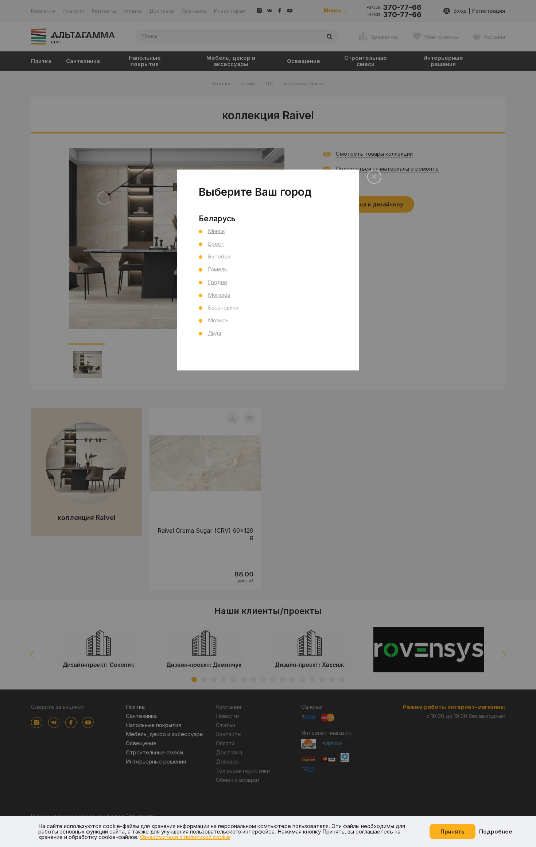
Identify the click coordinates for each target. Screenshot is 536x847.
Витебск (219, 256)
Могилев (219, 294)
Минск (216, 231)
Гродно (217, 282)
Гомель (217, 269)
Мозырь (218, 320)
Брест (216, 243)
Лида (214, 333)
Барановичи (223, 307)
